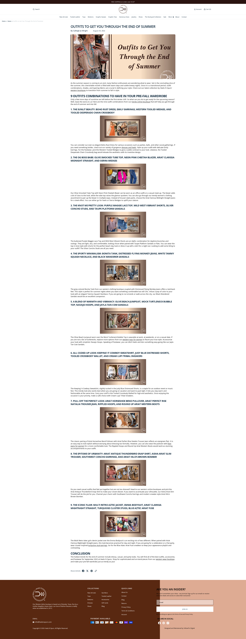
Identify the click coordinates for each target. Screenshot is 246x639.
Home (4, 21)
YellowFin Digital (189, 628)
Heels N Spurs (49, 628)
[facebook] (83, 571)
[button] (198, 9)
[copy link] (96, 571)
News (9, 21)
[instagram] (168, 623)
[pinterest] (91, 571)
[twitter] (87, 571)
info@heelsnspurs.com (43, 622)
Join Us (184, 609)
